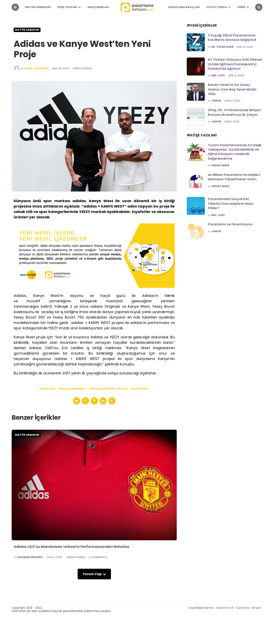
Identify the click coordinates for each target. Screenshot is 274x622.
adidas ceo (47, 388)
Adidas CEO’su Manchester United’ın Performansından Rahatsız (71, 546)
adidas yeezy (140, 388)
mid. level (218, 75)
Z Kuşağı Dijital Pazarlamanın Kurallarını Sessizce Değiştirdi (232, 37)
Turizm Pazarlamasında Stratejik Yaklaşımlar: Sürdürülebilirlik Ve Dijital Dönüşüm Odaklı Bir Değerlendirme (235, 152)
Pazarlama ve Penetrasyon (230, 224)
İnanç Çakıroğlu (36, 68)
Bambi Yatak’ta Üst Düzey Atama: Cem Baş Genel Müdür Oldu (232, 89)
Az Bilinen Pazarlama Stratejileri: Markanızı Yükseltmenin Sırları (234, 176)
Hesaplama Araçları (184, 7)
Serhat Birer (220, 165)
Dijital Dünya (216, 7)
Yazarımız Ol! (225, 608)
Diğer (241, 7)
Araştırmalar (98, 7)
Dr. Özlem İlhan (222, 46)
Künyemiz (243, 608)
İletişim (256, 608)
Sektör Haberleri (38, 7)
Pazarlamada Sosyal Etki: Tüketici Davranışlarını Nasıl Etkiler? (230, 203)
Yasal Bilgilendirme (201, 608)
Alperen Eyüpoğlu (30, 557)
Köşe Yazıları (67, 7)
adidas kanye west (72, 388)
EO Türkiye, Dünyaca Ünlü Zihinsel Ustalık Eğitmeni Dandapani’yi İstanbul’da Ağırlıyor (235, 64)
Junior (216, 100)
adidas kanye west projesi (108, 388)
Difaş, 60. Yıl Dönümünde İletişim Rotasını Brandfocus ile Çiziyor (234, 112)
